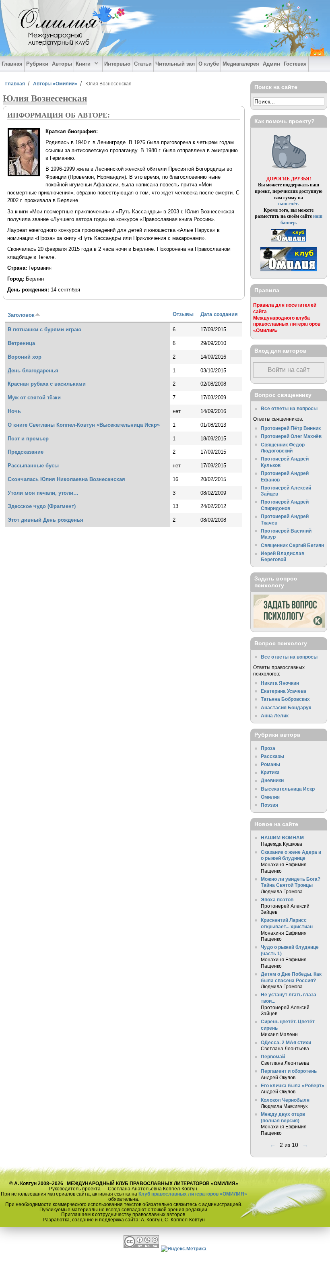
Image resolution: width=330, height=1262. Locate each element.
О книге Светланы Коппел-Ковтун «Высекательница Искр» (84, 425)
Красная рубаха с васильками (47, 384)
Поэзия (269, 805)
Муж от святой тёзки (34, 398)
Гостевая (295, 64)
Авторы (62, 64)
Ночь (14, 411)
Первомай (273, 1056)
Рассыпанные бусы (33, 466)
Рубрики (37, 64)
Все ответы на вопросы (289, 408)
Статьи (143, 64)
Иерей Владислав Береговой (282, 556)
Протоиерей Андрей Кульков (285, 462)
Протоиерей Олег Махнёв (291, 436)
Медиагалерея (241, 64)
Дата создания (219, 314)
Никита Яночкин (280, 683)
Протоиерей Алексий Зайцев (286, 491)
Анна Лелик (275, 715)
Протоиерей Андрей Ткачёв (285, 519)
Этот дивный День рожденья (45, 520)
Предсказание (25, 452)
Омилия (270, 796)
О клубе (208, 64)
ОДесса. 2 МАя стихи (286, 1042)
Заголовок (21, 315)
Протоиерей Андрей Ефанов (285, 476)
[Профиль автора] (23, 175)
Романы (270, 764)
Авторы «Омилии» (55, 83)
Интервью (117, 64)
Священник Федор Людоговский (283, 448)
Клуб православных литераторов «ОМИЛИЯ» (192, 1193)
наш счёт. (288, 203)
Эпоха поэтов (277, 899)
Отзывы (183, 314)
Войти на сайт (288, 369)
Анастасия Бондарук (286, 707)
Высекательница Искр (288, 788)
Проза (268, 748)
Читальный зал (175, 64)
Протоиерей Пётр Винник (291, 428)
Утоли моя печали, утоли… (43, 493)
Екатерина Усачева (283, 691)
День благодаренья (33, 371)
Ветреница (21, 343)
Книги (82, 64)
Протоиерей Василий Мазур (286, 534)
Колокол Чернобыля (285, 1100)
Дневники (272, 780)
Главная (12, 64)
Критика (270, 772)
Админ (271, 64)
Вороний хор (24, 357)
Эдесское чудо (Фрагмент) (42, 506)
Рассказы (272, 756)
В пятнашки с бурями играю (44, 329)
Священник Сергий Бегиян (292, 545)
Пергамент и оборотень (289, 1071)
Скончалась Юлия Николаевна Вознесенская (66, 479)
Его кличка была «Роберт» (292, 1085)
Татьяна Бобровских (285, 699)
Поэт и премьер (28, 439)
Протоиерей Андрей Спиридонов (285, 505)
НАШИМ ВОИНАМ (282, 837)
